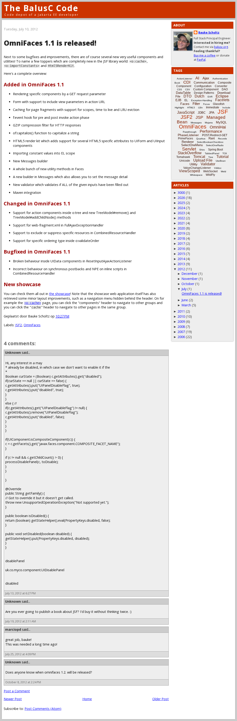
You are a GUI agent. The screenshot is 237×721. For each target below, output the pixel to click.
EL (186, 100)
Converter (221, 86)
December (189, 273)
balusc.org (221, 47)
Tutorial (222, 157)
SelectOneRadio (215, 145)
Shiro (202, 149)
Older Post (160, 699)
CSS (179, 89)
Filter (196, 104)
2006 (181, 337)
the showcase (59, 294)
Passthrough (189, 132)
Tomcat (199, 157)
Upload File (202, 160)
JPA (211, 112)
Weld (223, 171)
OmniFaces (32, 325)
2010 (181, 316)
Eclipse (222, 96)
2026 (181, 197)
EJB (178, 100)
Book (177, 83)
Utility (193, 164)
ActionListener (184, 78)
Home (87, 699)
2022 (181, 218)
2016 (181, 248)
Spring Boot (215, 149)
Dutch (199, 96)
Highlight (179, 107)
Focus (206, 104)
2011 (181, 311)
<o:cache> (32, 303)
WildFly (210, 174)
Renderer (188, 142)
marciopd (13, 629)
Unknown (13, 352)
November (189, 278)
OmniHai (218, 127)
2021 (181, 223)
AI (197, 78)
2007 (181, 331)
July (184, 289)
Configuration (203, 86)
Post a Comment (17, 691)
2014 (181, 259)
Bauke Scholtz (208, 32)
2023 (181, 213)
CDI (186, 82)
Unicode (184, 160)
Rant (212, 138)
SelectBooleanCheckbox (210, 142)
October (187, 284)
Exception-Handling (201, 100)
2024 (181, 208)
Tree (210, 157)
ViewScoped (189, 171)
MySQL (221, 122)
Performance (211, 131)
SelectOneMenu (192, 145)
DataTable (183, 92)
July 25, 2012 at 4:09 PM (20, 654)
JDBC (202, 112)
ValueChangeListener (197, 167)
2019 (181, 233)
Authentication (220, 78)
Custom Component (205, 89)
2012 (181, 269)
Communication (204, 82)
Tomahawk (183, 157)
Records (222, 138)
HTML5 (191, 107)
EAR (210, 96)
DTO (187, 96)
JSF (223, 111)
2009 (181, 321)
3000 (181, 192)
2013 (181, 264)
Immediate (212, 107)
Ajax (206, 78)
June (184, 300)
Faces (184, 104)
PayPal (201, 60)
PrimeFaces (185, 138)
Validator (208, 164)
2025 (181, 203)
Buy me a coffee (204, 55)
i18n (200, 107)
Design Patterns (204, 92)
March (186, 305)
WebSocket (210, 171)
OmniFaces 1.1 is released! (202, 293)
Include (226, 107)
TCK (224, 153)
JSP (199, 117)
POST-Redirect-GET (214, 135)
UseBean (221, 161)
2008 (181, 326)
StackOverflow (190, 153)
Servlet (189, 149)
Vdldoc (217, 168)
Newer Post (13, 699)
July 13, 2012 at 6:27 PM (20, 593)
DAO (225, 89)
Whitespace (196, 175)
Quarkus (200, 138)
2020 (181, 228)
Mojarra (209, 122)
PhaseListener (188, 135)
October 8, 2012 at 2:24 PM (23, 682)
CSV (187, 89)
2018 (181, 238)
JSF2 (18, 325)
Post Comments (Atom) (43, 708)
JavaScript (185, 112)
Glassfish (219, 104)
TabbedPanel (212, 153)
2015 (181, 253)
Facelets (222, 100)
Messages (196, 122)
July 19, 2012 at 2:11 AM (20, 621)
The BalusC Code (41, 8)
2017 (181, 243)
